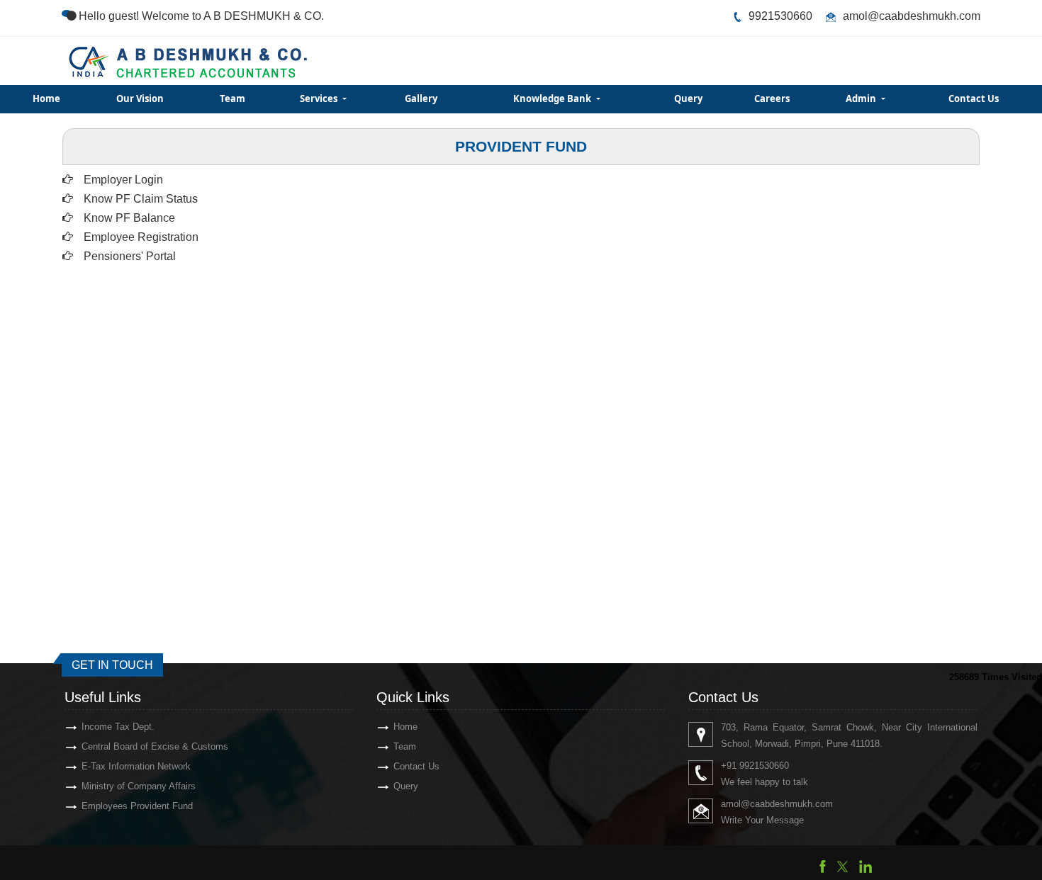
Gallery (421, 98)
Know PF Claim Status (141, 199)
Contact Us (973, 98)
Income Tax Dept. (118, 726)
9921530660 (780, 16)
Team (232, 98)
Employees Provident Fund (137, 806)
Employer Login (123, 180)
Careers (772, 98)
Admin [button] (862, 98)
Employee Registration (141, 237)
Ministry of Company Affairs (139, 786)
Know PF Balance (129, 218)
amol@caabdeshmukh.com (911, 16)
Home (46, 98)
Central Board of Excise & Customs (155, 746)
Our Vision (140, 98)
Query (688, 98)
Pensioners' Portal (130, 256)
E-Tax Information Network (136, 766)
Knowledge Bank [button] (553, 98)
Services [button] (320, 98)
